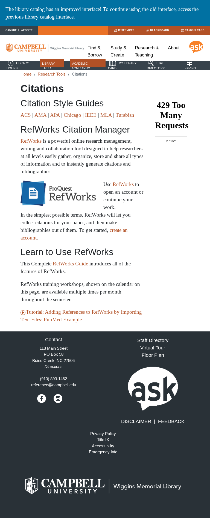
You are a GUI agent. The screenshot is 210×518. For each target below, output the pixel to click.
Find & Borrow (95, 51)
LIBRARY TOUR (48, 66)
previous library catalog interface (39, 17)
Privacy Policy (103, 433)
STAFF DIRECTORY (156, 65)
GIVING (190, 68)
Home (26, 74)
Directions (54, 366)
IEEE (91, 115)
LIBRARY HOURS (18, 65)
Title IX (103, 439)
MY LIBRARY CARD (122, 65)
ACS (26, 115)
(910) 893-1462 (53, 378)
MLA (106, 115)
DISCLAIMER (136, 421)
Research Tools (52, 74)
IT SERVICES (126, 30)
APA (55, 115)
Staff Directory (152, 340)
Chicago (72, 115)
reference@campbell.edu (53, 384)
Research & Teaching (147, 51)
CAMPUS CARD (195, 30)
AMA (40, 115)
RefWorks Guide (70, 264)
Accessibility (103, 446)
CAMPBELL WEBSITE (19, 30)
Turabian (125, 115)
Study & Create (118, 51)
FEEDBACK (171, 421)
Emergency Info (103, 452)
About (174, 47)
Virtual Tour (152, 348)
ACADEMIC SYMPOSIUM (81, 66)
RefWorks (31, 141)
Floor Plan (153, 355)
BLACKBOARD (159, 30)
